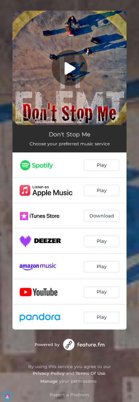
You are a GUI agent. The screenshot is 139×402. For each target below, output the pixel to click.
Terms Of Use (90, 373)
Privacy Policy (49, 373)
